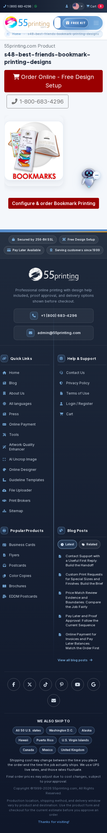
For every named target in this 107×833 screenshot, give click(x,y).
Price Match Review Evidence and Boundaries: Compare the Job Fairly (83, 599)
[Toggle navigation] (96, 23)
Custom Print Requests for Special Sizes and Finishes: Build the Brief (84, 579)
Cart (96, 6)
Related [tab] (91, 544)
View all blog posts (73, 660)
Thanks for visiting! (53, 822)
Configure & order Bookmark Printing (53, 203)
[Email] (53, 700)
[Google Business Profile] (93, 684)
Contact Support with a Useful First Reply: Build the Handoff (83, 560)
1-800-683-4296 (41, 101)
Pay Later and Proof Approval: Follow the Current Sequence (82, 620)
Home (16, 34)
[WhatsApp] (35, 6)
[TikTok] (45, 684)
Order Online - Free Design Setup (56, 81)
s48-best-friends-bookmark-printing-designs (63, 34)
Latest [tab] (69, 544)
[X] (29, 684)
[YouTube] (77, 684)
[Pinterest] (61, 684)
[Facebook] (13, 684)
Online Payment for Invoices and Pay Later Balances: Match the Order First (82, 641)
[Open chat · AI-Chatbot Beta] (93, 179)
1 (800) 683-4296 (19, 6)
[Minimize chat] (97, 175)
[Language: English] (78, 6)
